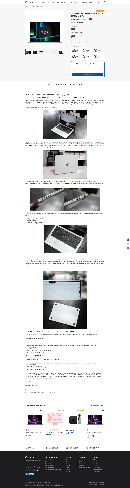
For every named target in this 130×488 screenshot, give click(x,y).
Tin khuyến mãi (83, 2)
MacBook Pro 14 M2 (39, 6)
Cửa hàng (32, 6)
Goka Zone (81, 465)
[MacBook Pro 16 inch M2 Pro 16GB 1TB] (95, 426)
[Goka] (28, 2)
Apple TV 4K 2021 (70, 430)
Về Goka (82, 457)
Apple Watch (69, 465)
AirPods (63, 2)
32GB (72, 29)
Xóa (71, 37)
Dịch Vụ (76, 2)
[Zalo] (34, 470)
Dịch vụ (95, 457)
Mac (43, 2)
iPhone (47, 2)
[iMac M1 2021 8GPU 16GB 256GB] (55, 426)
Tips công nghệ (96, 471)
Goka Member (82, 463)
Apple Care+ (96, 461)
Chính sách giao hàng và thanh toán (53, 469)
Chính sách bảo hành (49, 467)
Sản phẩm (69, 457)
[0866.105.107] (26, 470)
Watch (57, 2)
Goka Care (95, 459)
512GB (72, 35)
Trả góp (79, 42)
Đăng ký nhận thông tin (87, 74)
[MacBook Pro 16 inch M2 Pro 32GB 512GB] (34, 426)
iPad (53, 2)
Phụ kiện (70, 2)
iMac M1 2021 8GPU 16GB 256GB (54, 432)
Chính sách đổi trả (49, 463)
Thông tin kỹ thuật (60, 84)
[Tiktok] (37, 470)
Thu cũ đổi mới (96, 467)
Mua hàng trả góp (49, 465)
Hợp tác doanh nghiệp (98, 469)
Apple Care (95, 463)
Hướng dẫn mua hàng (50, 461)
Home (26, 6)
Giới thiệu (81, 459)
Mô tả (49, 84)
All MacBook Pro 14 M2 (97, 405)
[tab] (49, 84)
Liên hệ (81, 461)
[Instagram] (30, 470)
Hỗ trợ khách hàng (51, 457)
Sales (90, 2)
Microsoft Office (97, 465)
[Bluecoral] (96, 484)
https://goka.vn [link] (33, 385)
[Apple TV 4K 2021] (75, 426)
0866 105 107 (37, 464)
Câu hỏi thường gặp (76, 84)
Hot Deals (68, 471)
